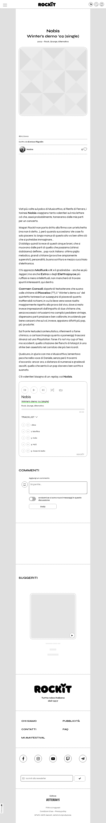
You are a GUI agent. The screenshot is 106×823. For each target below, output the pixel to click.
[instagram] (38, 758)
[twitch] (68, 758)
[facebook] (23, 758)
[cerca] (96, 4)
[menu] (4, 4)
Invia (42, 506)
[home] (47, 4)
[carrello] (91, 4)
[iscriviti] (79, 778)
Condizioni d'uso (46, 811)
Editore (51, 797)
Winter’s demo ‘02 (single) (35, 401)
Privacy (2, 809)
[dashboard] (102, 4)
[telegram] (83, 758)
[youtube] (53, 758)
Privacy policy (60, 811)
